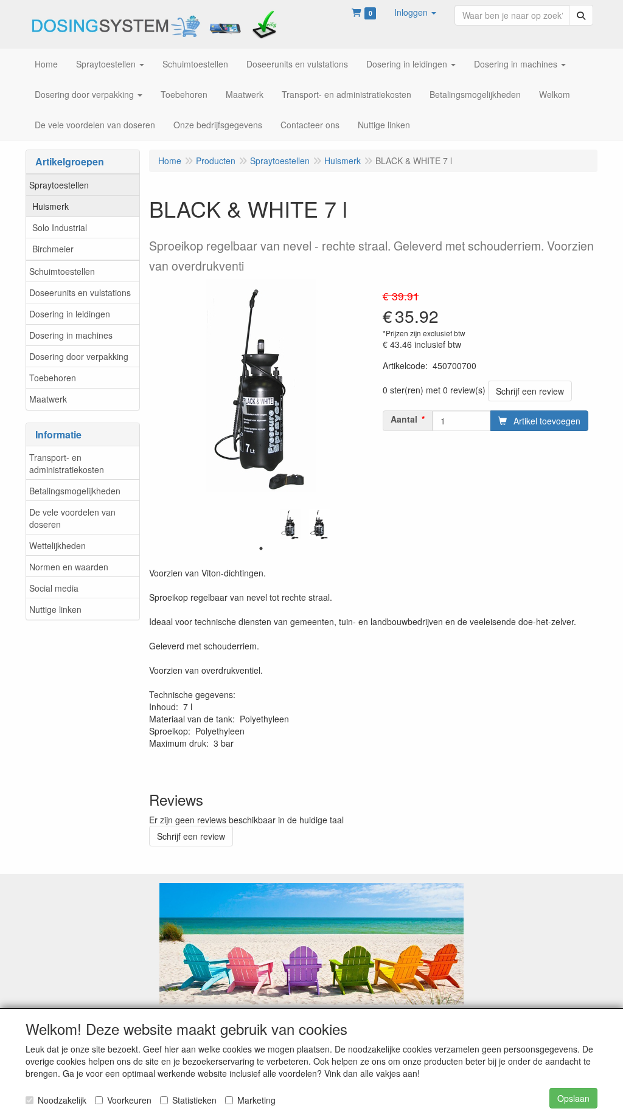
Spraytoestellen (59, 185)
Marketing (256, 1100)
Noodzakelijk (62, 1100)
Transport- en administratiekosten (66, 463)
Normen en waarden (68, 567)
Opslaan (573, 1098)
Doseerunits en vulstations (80, 292)
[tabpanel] (290, 524)
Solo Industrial (59, 227)
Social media (53, 588)
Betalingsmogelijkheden (74, 491)
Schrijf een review (530, 391)
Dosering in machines (71, 335)
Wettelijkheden (57, 545)
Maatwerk (48, 399)
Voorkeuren (129, 1100)
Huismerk (50, 206)
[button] (415, 12)
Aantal (404, 419)
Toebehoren (52, 378)
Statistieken (194, 1100)
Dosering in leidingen (69, 314)
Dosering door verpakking (78, 356)
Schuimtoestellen (62, 271)
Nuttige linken (55, 609)
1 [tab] (261, 548)
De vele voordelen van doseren (72, 518)
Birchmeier (53, 249)
